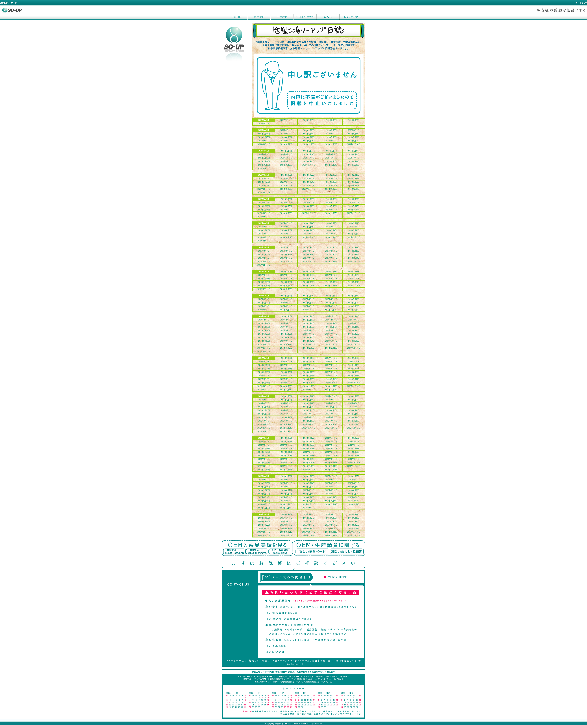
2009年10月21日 (286, 532)
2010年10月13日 (331, 501)
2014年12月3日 (309, 348)
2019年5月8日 (353, 203)
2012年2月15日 (309, 400)
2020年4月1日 (308, 178)
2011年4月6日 (353, 445)
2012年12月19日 (263, 431)
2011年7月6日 (286, 456)
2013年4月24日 (264, 369)
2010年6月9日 (308, 490)
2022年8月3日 (263, 141)
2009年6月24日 (286, 521)
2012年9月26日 (331, 421)
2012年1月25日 (354, 396)
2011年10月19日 (353, 463)
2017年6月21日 (309, 254)
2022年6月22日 (309, 137)
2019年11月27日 (331, 213)
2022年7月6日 (331, 137)
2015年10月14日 (263, 310)
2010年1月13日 (309, 476)
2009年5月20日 (286, 518)
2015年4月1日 (308, 299)
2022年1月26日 (309, 130)
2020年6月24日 (309, 182)
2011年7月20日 (331, 456)
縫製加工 (320, 676)
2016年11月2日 (309, 286)
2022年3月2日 (353, 130)
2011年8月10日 (286, 459)
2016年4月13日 (331, 275)
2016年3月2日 (263, 275)
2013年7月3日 (263, 376)
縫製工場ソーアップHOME (236, 17)
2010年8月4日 (263, 497)
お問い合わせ (350, 17)
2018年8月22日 (286, 234)
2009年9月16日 (309, 528)
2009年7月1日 (308, 521)
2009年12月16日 (331, 535)
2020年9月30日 (354, 185)
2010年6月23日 (354, 490)
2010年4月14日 (264, 487)
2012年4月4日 (353, 403)
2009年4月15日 (331, 514)
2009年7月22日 (264, 525)
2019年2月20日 (354, 199)
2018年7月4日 (331, 230)
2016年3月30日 (309, 275)
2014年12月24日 (263, 351)
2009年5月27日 (309, 518)
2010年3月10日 (264, 483)
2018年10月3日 (354, 234)
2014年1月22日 (331, 316)
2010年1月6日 (286, 476)
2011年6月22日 (354, 452)
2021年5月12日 (264, 158)
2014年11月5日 (331, 344)
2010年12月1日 (354, 504)
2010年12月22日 (308, 508)
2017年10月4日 (354, 258)
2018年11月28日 (331, 237)
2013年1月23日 (331, 358)
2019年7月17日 (354, 206)
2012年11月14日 (263, 428)
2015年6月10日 (286, 303)
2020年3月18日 (286, 178)
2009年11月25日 (263, 535)
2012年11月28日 (308, 428)
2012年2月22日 (331, 400)
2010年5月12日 (331, 487)
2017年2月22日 (354, 247)
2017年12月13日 (353, 261)
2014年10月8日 (354, 341)
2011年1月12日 (309, 438)
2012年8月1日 (286, 417)
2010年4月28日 (309, 487)
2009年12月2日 (286, 535)
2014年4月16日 (264, 327)
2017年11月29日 (331, 261)
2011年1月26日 (354, 438)
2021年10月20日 (286, 165)
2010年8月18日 (286, 497)
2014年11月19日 (263, 348)
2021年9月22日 (354, 161)
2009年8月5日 (308, 525)
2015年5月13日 (354, 299)
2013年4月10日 (331, 365)
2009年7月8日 (331, 521)
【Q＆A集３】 (338, 679)
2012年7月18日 (354, 414)
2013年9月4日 (331, 379)
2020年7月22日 (354, 182)
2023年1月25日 (309, 120)
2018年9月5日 (308, 234)
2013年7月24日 (331, 376)
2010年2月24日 (331, 480)
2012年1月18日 (331, 396)
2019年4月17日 (331, 203)
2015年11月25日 (331, 310)
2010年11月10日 (286, 504)
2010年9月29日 (286, 501)
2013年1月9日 (286, 358)
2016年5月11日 (264, 279)
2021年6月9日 (308, 158)
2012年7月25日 (264, 417)
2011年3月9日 (263, 445)
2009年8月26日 (354, 525)
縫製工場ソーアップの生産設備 (301, 676)
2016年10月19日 (286, 286)
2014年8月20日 (309, 337)
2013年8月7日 (263, 379)
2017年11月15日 (308, 261)
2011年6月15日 (331, 452)
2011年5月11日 (331, 448)
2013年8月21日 (286, 379)
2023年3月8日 (263, 124)
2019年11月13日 (308, 213)
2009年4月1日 (286, 514)
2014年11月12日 (353, 344)
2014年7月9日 (308, 334)
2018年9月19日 (331, 234)
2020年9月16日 (331, 185)
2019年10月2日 (354, 210)
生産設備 (282, 17)
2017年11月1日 (286, 261)
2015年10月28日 (286, 310)
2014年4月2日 (331, 323)
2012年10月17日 (286, 424)
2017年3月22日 (286, 251)
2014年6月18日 (354, 330)
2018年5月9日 (353, 227)
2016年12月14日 (263, 289)
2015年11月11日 (308, 310)
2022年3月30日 (286, 134)
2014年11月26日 (286, 348)
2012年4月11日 (264, 407)
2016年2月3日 (331, 271)
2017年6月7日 (286, 254)
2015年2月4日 (331, 296)
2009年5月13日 (264, 518)
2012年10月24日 (308, 424)
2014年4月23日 (286, 327)
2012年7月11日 (331, 414)
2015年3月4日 (263, 299)
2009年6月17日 (264, 521)
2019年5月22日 (264, 206)
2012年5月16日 (264, 410)
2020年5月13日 (354, 178)
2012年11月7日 (354, 424)
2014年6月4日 (308, 330)
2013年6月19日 (331, 372)
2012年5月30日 (309, 410)
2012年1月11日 (309, 396)
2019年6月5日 (286, 206)
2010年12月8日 (264, 508)
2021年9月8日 (331, 161)
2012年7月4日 (308, 414)
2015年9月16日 (331, 306)
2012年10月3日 (354, 421)
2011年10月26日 (263, 466)
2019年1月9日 (286, 199)
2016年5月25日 (286, 279)
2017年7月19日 (354, 254)
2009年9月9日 (286, 528)
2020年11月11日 (308, 189)
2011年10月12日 (331, 463)
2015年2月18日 (354, 296)
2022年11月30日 (331, 144)
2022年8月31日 (309, 141)
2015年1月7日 (286, 296)
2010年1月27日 (354, 476)
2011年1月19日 (331, 438)
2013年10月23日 (263, 386)
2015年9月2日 (308, 306)
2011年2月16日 (309, 441)
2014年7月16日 (331, 334)
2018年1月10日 (286, 223)
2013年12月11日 (286, 390)
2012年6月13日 (354, 410)
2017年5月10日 (354, 251)
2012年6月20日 (264, 414)
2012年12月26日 (286, 431)
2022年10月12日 (263, 144)
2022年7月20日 (354, 137)
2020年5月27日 (264, 182)
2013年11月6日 (309, 386)
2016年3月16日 (286, 275)
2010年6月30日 (264, 494)
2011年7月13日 (309, 456)
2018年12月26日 (263, 241)
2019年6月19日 (309, 206)
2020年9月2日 (308, 185)
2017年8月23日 (286, 258)
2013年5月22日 (354, 369)
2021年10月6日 (264, 165)
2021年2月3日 (331, 151)
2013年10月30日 (286, 386)
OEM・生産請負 (305, 17)
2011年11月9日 (309, 466)
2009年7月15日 (354, 521)
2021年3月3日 (263, 154)
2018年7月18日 (354, 230)
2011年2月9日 (286, 441)
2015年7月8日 (331, 303)
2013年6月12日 (309, 372)
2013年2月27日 (331, 362)
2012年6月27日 (286, 414)
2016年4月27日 (354, 275)
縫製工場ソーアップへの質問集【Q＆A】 (327, 17)
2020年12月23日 (263, 192)
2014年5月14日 (354, 327)
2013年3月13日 (264, 365)
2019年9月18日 (331, 210)
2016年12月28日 (286, 289)
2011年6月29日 (264, 456)
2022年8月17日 (286, 141)
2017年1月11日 (286, 247)
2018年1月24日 (309, 223)
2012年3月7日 (263, 403)
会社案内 (259, 17)
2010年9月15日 (264, 501)
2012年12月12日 (353, 428)
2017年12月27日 (263, 265)
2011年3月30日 (331, 445)
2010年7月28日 (354, 494)
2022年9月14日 (331, 141)
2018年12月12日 (353, 237)
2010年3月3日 (353, 480)
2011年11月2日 (286, 466)
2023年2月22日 (354, 120)
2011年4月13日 (264, 448)
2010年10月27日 (263, 504)
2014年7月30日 (264, 337)
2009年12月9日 (309, 535)
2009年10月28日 (308, 532)
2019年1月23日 (309, 199)
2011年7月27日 (354, 456)
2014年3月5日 (353, 320)
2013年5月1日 (286, 369)
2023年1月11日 (286, 120)
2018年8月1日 (263, 234)
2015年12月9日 (354, 310)
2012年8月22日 (331, 417)
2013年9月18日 (264, 383)
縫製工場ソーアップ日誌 (322, 682)
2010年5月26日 (264, 490)
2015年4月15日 (331, 299)
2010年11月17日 (308, 504)
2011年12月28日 (331, 470)
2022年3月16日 (264, 134)
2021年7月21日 (264, 161)
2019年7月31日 (264, 210)
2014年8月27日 (331, 337)
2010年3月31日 (331, 483)
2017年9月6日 (308, 258)
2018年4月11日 (309, 227)
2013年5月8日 (308, 369)
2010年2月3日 (263, 480)
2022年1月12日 (286, 130)
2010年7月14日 (309, 494)
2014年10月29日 (308, 344)
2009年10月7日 (354, 528)
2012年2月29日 (354, 400)
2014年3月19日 (286, 323)
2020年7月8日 (331, 182)
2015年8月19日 (286, 306)
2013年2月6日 (263, 362)
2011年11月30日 (353, 466)
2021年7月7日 (353, 158)
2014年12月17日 (353, 348)
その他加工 (344, 676)
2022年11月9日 (309, 144)
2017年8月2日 (263, 258)
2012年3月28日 (331, 403)
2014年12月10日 (331, 348)
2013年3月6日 (353, 362)
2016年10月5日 (264, 286)
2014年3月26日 (309, 323)
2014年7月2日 (286, 334)
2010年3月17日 (286, 483)
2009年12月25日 (353, 535)
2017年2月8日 (331, 247)
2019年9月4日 (308, 210)
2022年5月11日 (354, 134)
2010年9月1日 (331, 497)
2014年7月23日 (354, 334)
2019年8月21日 (286, 210)
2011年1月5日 (286, 438)
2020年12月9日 (354, 189)
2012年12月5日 (331, 428)
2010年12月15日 (286, 508)
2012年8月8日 (308, 417)
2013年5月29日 (264, 372)
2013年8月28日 (309, 379)
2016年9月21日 (354, 282)
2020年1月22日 (309, 175)
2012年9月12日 (286, 421)
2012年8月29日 (354, 417)
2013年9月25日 (286, 383)
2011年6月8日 (308, 452)
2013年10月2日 (309, 383)
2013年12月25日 (331, 390)
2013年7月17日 (309, 376)
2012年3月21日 (309, 403)
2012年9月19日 (309, 421)
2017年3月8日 (263, 251)
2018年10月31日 (286, 237)
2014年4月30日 (309, 327)
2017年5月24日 (264, 254)
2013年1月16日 (309, 358)
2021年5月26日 (286, 158)
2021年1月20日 (309, 151)
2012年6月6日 (331, 410)
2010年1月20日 (331, 476)
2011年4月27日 (309, 448)
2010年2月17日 (309, 480)
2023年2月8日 (331, 120)
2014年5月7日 (331, 327)
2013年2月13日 (286, 362)
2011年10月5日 (309, 463)
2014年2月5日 (263, 320)
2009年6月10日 (354, 518)
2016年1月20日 (309, 271)
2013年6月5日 (286, 372)
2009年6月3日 (331, 518)
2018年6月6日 (286, 230)
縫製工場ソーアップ (284, 724)
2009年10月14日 (263, 532)
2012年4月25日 (309, 407)
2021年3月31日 (309, 154)
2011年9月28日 (286, 463)
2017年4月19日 (331, 251)
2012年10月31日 (331, 424)
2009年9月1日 (263, 528)
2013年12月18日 (308, 390)
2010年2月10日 (286, 480)
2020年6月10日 (286, 182)
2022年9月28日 (354, 141)
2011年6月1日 (286, 452)
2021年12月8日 (354, 165)
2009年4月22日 (354, 514)
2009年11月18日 (353, 532)
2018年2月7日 (331, 223)
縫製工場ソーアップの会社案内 (274, 676)
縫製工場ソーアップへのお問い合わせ (270, 682)
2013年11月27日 (263, 390)
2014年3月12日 (264, 323)
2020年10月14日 (263, 189)
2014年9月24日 (309, 341)
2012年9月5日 (263, 421)
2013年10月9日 (331, 383)
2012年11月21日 (286, 428)
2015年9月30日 (354, 306)
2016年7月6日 (353, 279)
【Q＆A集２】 (323, 679)
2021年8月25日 (309, 161)
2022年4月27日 (331, 134)
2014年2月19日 (309, 320)
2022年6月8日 (286, 137)
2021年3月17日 (286, 154)
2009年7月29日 (286, 525)
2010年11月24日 (331, 504)
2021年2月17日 (354, 151)
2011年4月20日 (286, 448)
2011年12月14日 (286, 470)
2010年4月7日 (353, 483)
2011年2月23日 (331, 441)
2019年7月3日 (331, 206)
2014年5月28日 (286, 330)
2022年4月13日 (309, 134)
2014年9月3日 (353, 337)
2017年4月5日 (308, 251)
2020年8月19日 (286, 185)
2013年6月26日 (354, 372)
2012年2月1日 (263, 400)
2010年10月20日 (353, 501)
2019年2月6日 (331, 199)
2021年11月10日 (308, 165)
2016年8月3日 (286, 282)
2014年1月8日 (286, 316)
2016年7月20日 (264, 282)
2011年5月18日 (354, 448)
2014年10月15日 (263, 344)
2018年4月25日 (331, 227)
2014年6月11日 (331, 330)
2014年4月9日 (353, 323)
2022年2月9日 (331, 130)
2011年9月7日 (353, 459)
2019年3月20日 (286, 203)
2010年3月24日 (309, 483)
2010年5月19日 (354, 487)
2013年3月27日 (286, 365)
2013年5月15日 (331, 369)
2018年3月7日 (263, 227)
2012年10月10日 (263, 424)
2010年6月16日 (331, 490)
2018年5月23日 (264, 230)
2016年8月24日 (309, 282)
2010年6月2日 (286, 490)
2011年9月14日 (264, 463)
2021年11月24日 (331, 165)
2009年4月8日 (308, 514)
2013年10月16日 (353, 383)
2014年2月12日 (286, 320)
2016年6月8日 (308, 279)
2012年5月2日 (331, 407)
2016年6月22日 (331, 279)
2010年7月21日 (331, 494)
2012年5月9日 (353, 407)
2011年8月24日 (309, 459)
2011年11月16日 (331, 466)
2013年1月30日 (354, 358)
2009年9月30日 (331, 528)
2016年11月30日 (353, 286)
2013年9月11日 (354, 379)
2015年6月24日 (309, 303)
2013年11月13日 (331, 386)
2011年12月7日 (264, 470)
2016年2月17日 (354, 271)
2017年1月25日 (309, 247)
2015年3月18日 (286, 299)
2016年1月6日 (286, 271)
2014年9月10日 (264, 341)
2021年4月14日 (331, 154)
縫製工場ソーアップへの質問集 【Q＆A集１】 (295, 679)
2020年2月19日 (354, 175)
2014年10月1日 (331, 341)
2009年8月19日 (331, 525)
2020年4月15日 (331, 178)
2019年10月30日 (286, 213)
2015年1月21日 (309, 296)
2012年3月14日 (286, 403)
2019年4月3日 (308, 203)
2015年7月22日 (354, 303)
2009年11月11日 (331, 532)
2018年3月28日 (286, 227)
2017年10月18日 (263, 261)
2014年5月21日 (264, 330)
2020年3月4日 (263, 178)
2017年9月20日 (331, 258)
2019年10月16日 (263, 213)
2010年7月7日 (286, 494)
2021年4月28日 (354, 154)
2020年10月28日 (286, 189)
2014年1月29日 (354, 316)
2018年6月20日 (309, 230)
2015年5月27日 (264, 303)
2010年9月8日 (353, 497)
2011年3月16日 (286, 445)
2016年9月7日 (331, 282)
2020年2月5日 (331, 175)
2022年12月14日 (353, 144)
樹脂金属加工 (331, 676)
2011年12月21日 (308, 470)
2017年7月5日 (331, 254)
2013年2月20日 (309, 362)
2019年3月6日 (263, 203)
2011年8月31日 (331, 459)
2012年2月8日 (286, 400)
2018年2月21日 (354, 223)
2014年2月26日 (331, 320)
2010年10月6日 (309, 501)
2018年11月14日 (308, 237)
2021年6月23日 (331, 158)
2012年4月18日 (286, 407)
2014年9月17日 (286, 341)
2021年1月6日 (286, 151)
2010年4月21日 (286, 487)
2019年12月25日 (263, 217)
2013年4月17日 (354, 365)
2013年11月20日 (353, 386)
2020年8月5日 (263, 185)
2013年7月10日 (286, 376)
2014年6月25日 (264, 334)
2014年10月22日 (286, 344)
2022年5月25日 (264, 137)
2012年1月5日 (286, 396)
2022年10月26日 (286, 144)
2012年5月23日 (286, 410)
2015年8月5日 (263, 306)
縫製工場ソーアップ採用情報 (299, 682)
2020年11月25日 (331, 189)
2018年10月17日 (263, 237)
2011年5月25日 (264, 452)
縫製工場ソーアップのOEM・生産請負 (259, 679)
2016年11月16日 (331, 286)
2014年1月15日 (309, 316)
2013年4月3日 (308, 365)
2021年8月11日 (286, 161)
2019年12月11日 (353, 213)
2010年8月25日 (309, 497)
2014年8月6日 (286, 337)
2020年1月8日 (286, 175)
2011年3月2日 (353, 441)
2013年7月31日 (354, 376)
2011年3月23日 (309, 445)
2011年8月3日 (263, 459)
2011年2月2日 (263, 441)
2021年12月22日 (263, 168)
